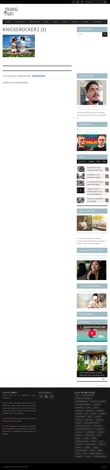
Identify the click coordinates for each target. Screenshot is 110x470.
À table (64, 22)
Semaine (91, 161)
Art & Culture (20, 22)
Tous (104, 161)
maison (100, 432)
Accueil (7, 22)
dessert (79, 414)
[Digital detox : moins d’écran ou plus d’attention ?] (91, 223)
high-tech (89, 420)
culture (100, 410)
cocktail (90, 410)
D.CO (80, 379)
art (77, 395)
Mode (46, 22)
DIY (87, 414)
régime (78, 447)
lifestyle (79, 432)
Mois (98, 161)
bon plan (79, 410)
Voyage (86, 22)
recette (102, 444)
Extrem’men (97, 22)
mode (78, 438)
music (94, 438)
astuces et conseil (98, 401)
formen (79, 420)
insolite (99, 420)
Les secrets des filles (90, 250)
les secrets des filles (84, 429)
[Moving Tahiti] (18, 12)
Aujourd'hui (82, 161)
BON (96, 407)
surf (92, 450)
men (99, 435)
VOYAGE (78, 456)
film (89, 417)
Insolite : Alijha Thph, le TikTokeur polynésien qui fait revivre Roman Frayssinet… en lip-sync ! (92, 108)
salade (87, 447)
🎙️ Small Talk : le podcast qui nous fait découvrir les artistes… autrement (89, 130)
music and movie (82, 441)
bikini (89, 407)
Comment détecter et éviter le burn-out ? (90, 291)
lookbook (90, 432)
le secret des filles (83, 426)
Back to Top (101, 386)
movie (86, 438)
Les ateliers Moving (89, 286)
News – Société (87, 211)
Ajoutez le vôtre (38, 76)
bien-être (79, 407)
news (93, 441)
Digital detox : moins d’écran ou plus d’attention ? (92, 234)
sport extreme (81, 450)
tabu (99, 450)
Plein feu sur (86, 76)
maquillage (89, 435)
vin (85, 453)
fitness (98, 417)
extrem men (80, 417)
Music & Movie (34, 22)
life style (99, 429)
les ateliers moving (92, 423)
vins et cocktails (96, 453)
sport (96, 447)
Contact (103, 467)
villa (78, 453)
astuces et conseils (83, 404)
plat (101, 441)
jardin (78, 423)
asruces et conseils (83, 398)
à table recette (99, 456)
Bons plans (85, 124)
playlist (79, 444)
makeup (78, 435)
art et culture (88, 395)
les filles (97, 426)
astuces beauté (81, 401)
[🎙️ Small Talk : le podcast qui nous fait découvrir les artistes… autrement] (91, 142)
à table (87, 456)
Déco (55, 22)
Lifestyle (75, 22)
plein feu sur (91, 444)
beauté (97, 404)
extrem (102, 414)
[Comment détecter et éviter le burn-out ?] (91, 300)
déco (94, 414)
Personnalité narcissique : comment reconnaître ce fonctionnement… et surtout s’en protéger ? (92, 256)
